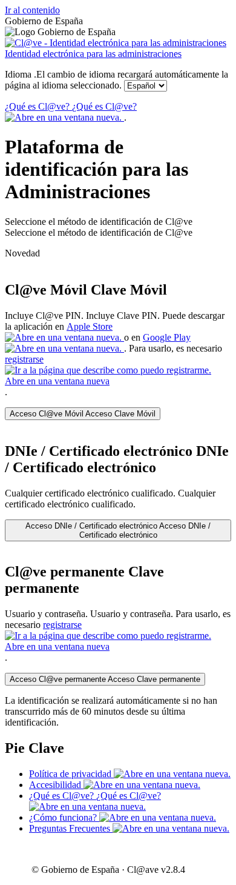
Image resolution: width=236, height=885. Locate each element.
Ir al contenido (32, 10)
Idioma (116, 79)
